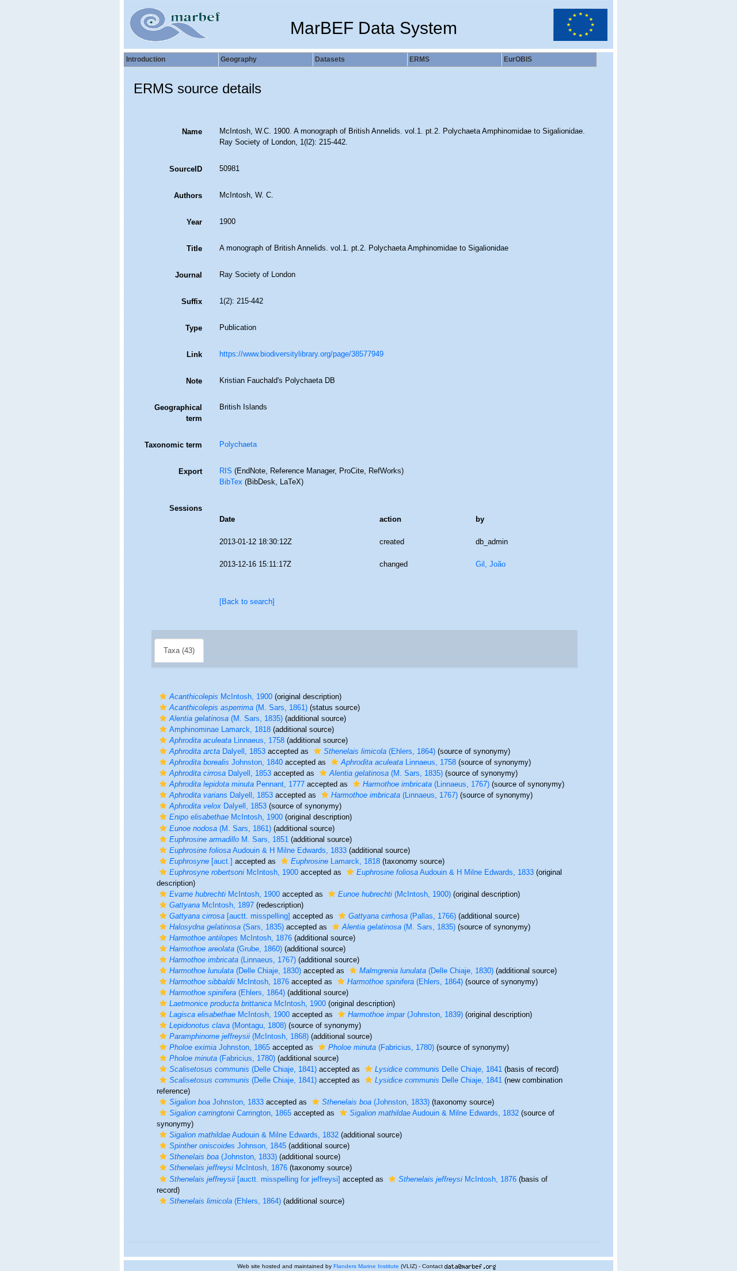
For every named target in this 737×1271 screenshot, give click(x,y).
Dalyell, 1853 (217, 751)
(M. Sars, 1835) (226, 718)
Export (190, 471)
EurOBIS (518, 59)
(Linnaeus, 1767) (426, 784)
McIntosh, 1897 (211, 905)
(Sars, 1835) (226, 927)
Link (194, 354)
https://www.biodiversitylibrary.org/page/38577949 (301, 354)
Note (194, 381)
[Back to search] (247, 601)
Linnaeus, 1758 (226, 740)
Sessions (185, 508)
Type (193, 328)
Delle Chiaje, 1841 (438, 1069)
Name (192, 131)
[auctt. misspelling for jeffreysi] (254, 1179)
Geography (239, 59)
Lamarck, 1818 (335, 861)
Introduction (145, 59)
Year (194, 222)
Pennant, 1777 (237, 784)
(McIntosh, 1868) (239, 1036)
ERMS (419, 59)
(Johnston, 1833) (376, 1102)
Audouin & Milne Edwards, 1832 (434, 1113)
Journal (188, 275)
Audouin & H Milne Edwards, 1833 (258, 850)
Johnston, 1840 (226, 762)
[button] (163, 696)
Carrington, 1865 (230, 1113)
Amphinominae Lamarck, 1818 (220, 729)
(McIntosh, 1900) (394, 894)
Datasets (330, 59)
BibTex (230, 481)
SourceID (185, 169)
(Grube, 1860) (225, 948)
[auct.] (201, 861)
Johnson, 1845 (227, 1145)
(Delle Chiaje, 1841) (243, 1069)
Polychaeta (238, 444)
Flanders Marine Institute (366, 1266)
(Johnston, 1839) (405, 1014)
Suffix (191, 301)
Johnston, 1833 (216, 1102)
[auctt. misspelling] (229, 916)
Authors (188, 195)
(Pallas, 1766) (402, 916)
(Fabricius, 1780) (381, 1047)
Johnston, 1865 (219, 1047)
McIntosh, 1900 (220, 696)
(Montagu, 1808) (227, 1025)
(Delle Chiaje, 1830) (235, 970)
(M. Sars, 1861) (238, 707)
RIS (225, 470)
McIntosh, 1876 (230, 938)
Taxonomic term (173, 445)
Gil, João (491, 564)
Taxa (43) (179, 650)
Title (194, 248)
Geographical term (178, 413)
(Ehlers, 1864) (379, 751)
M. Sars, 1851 (228, 839)
